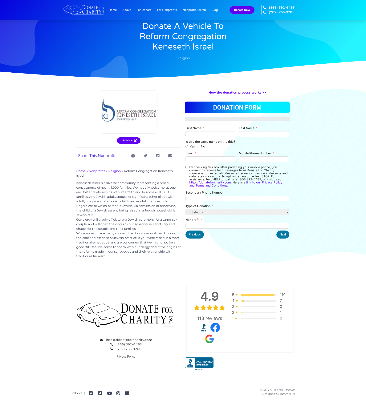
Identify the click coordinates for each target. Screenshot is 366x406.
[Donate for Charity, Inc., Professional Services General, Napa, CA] (199, 364)
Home (113, 10)
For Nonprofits (167, 10)
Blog (215, 10)
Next (283, 234)
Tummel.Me (287, 394)
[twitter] (101, 393)
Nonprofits (97, 171)
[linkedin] (128, 393)
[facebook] (92, 393)
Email (189, 153)
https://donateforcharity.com (210, 182)
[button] (133, 155)
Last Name (246, 128)
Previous (195, 234)
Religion (183, 58)
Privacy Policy (125, 356)
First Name (193, 128)
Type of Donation (198, 206)
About (126, 10)
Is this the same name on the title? (210, 141)
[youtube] (110, 393)
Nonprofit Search (194, 10)
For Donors (143, 10)
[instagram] (119, 393)
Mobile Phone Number (255, 153)
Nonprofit (192, 220)
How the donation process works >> (237, 92)
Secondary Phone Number (204, 192)
